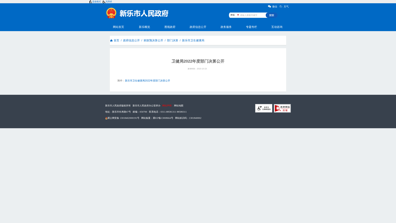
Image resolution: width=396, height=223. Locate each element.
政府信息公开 (131, 40)
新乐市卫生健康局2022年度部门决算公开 (147, 80)
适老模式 (96, 1)
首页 (116, 40)
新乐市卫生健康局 (193, 40)
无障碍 (108, 1)
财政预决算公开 (153, 40)
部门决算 (172, 40)
